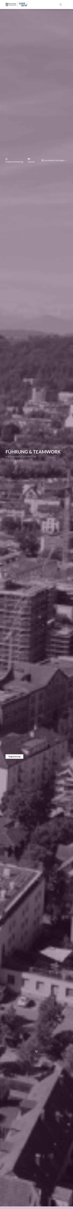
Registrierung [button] (14, 756)
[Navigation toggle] (60, 4)
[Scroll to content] (36, 1049)
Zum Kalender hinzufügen (54, 160)
